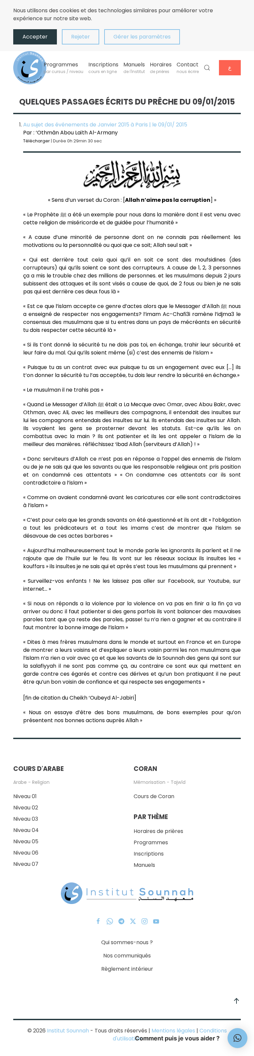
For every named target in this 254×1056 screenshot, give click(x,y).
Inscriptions (149, 854)
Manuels (144, 865)
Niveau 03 (25, 819)
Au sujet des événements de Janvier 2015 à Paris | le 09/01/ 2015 (105, 124)
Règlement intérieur (127, 969)
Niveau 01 (25, 796)
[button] (207, 67)
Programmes (151, 842)
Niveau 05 (25, 841)
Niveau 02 (25, 807)
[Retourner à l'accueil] (29, 67)
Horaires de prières (158, 831)
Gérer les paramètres (142, 36)
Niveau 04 (26, 830)
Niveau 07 (25, 864)
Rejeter (80, 36)
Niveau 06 (25, 853)
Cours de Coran (154, 796)
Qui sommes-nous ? (127, 942)
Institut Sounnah (68, 1030)
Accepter (35, 36)
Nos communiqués (127, 955)
